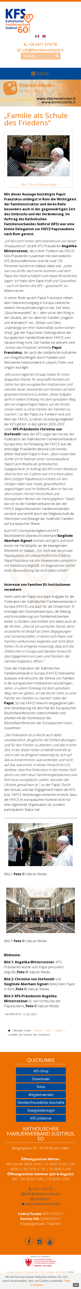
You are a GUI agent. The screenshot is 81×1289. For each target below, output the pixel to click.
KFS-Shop (40, 1071)
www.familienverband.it (43, 1204)
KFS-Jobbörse (41, 1118)
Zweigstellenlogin (41, 1110)
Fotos (41, 1086)
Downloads (41, 1079)
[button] (4, 93)
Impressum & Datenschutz (23, 1272)
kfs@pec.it (42, 1199)
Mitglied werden (41, 1094)
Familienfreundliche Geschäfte (40, 1102)
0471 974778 (42, 1189)
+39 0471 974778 (42, 44)
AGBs (61, 1272)
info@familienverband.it (43, 49)
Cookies (49, 1272)
